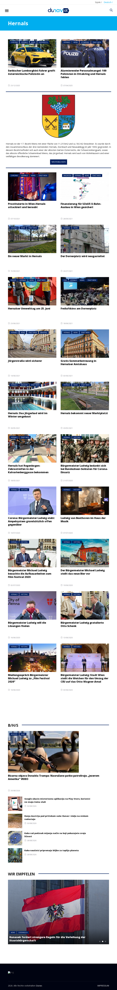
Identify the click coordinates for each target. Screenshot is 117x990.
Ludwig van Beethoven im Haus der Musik (83, 519)
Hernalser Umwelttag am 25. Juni (29, 308)
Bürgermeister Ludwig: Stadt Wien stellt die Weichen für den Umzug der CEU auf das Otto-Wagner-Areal (84, 678)
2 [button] (102, 941)
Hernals (24, 42)
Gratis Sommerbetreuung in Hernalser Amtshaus (78, 362)
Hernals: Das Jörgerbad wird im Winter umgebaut (27, 414)
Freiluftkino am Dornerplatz (78, 308)
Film (65, 280)
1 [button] (99, 941)
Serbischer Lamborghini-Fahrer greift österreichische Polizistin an (31, 72)
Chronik (14, 42)
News (33, 42)
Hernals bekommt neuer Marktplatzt (84, 413)
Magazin (24, 385)
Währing (43, 333)
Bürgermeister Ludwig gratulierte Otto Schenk (82, 624)
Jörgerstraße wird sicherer (25, 361)
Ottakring (85, 42)
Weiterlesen (59, 162)
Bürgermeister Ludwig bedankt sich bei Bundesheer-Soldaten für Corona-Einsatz (84, 469)
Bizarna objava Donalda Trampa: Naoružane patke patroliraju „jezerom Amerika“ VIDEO (53, 777)
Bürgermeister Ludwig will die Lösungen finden (27, 624)
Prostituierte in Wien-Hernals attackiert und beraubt (27, 205)
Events (13, 280)
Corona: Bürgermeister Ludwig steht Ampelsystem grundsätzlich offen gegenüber (31, 521)
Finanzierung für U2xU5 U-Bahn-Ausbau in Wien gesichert (81, 205)
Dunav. (39, 985)
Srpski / (98, 2)
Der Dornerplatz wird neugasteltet (83, 256)
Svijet (23, 734)
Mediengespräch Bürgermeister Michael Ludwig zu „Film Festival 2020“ (29, 678)
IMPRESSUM (103, 985)
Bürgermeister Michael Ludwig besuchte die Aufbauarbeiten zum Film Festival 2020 (29, 574)
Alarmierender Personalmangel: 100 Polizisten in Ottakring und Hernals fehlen (83, 74)
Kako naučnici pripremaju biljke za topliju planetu (51, 850)
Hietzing (76, 437)
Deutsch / (108, 2)
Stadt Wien (97, 42)
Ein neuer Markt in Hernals (25, 256)
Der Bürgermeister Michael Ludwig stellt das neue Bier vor (83, 572)
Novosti (14, 734)
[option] (58, 912)
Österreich (43, 42)
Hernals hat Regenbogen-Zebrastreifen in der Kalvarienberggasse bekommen (28, 469)
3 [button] (105, 941)
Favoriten (67, 176)
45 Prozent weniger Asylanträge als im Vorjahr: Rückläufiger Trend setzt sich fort (50, 938)
